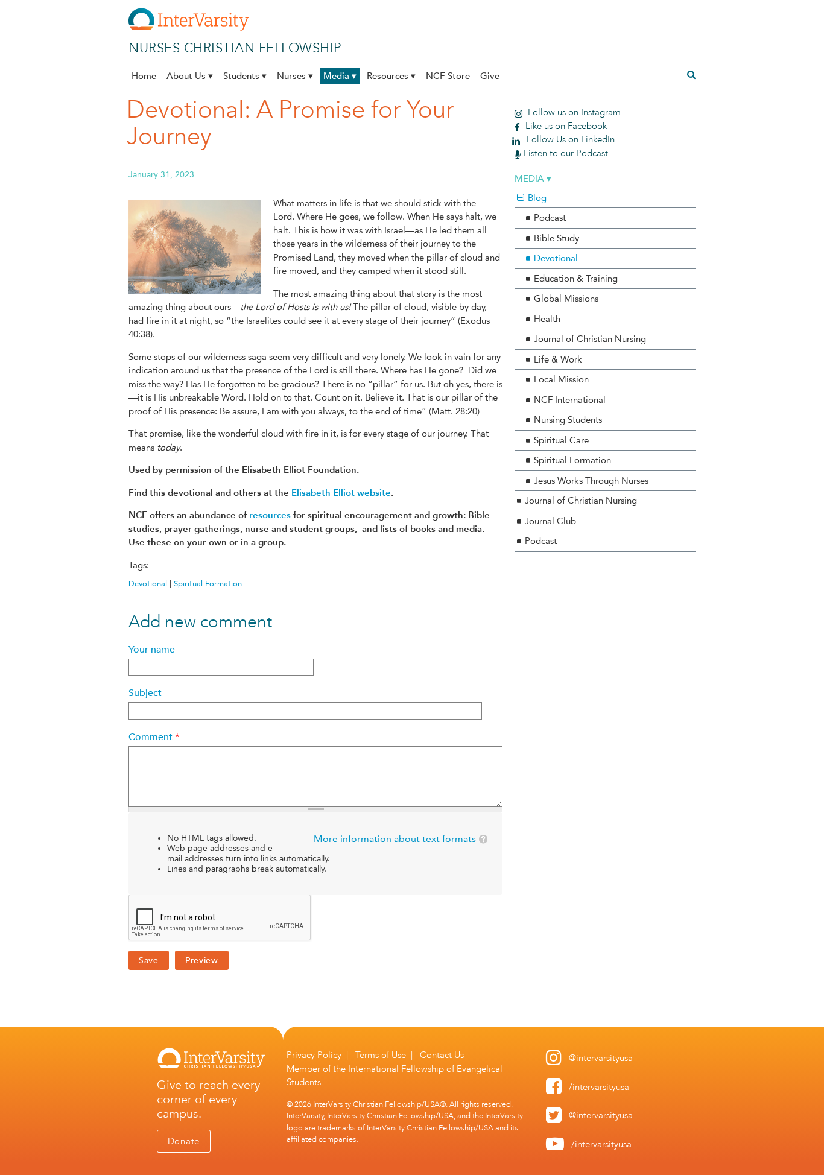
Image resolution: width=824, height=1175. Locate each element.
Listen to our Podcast (566, 153)
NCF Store (448, 75)
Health (547, 319)
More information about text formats (395, 838)
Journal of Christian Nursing (590, 339)
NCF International (570, 399)
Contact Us (442, 1055)
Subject (145, 693)
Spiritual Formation (208, 583)
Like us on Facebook (565, 126)
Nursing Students (568, 419)
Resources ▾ (391, 75)
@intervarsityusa (601, 1058)
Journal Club (550, 521)
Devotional (147, 583)
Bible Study (556, 238)
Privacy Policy (314, 1055)
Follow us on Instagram (573, 112)
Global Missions (566, 298)
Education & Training (576, 278)
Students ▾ (245, 75)
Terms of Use (380, 1055)
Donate (184, 1141)
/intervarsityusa (599, 1087)
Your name (151, 650)
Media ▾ (340, 75)
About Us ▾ (189, 75)
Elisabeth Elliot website (341, 492)
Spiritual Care (561, 440)
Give (489, 75)
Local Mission (561, 379)
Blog (537, 197)
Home (144, 75)
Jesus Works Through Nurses (591, 480)
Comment (153, 737)
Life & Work (558, 359)
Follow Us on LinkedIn (569, 139)
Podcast (550, 217)
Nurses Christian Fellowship (235, 48)
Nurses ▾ (295, 75)
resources (270, 515)
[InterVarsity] (188, 28)
